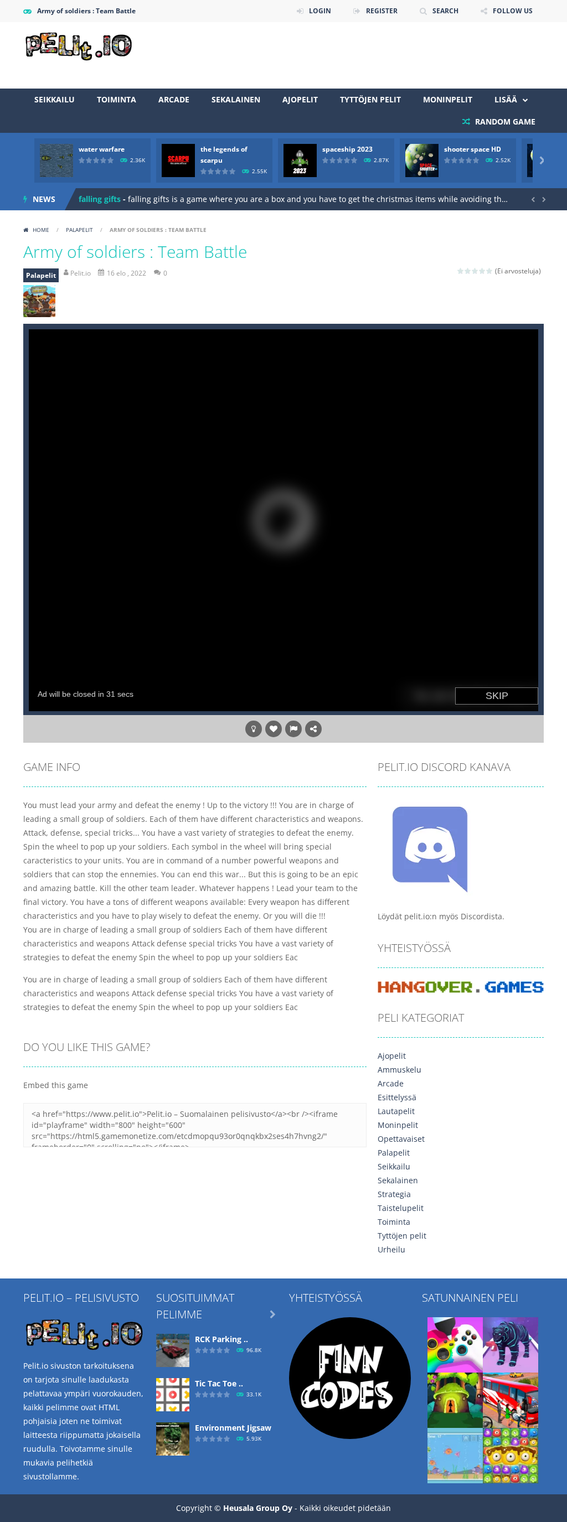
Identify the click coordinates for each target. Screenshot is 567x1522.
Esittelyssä (397, 1097)
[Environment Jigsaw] (172, 1438)
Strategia (394, 1194)
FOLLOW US (513, 10)
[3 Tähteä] (475, 271)
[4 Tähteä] (482, 271)
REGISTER (382, 10)
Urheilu (391, 1249)
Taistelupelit (401, 1208)
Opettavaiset (401, 1138)
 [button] (293, 729)
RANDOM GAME (504, 121)
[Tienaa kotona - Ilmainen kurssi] (350, 1377)
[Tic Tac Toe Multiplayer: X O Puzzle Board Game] (172, 1394)
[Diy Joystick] (455, 1344)
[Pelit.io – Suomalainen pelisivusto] (78, 44)
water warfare (102, 149)
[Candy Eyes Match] (510, 1454)
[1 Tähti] (461, 271)
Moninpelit (447, 99)
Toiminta (116, 99)
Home (41, 230)
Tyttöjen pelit (370, 99)
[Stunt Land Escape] (455, 1399)
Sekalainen (236, 99)
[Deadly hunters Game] (510, 1344)
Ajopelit (300, 99)
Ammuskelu (399, 1069)
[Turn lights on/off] (253, 729)
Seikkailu (54, 99)
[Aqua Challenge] (455, 1454)
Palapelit (79, 230)
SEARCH (445, 10)
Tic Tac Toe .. (219, 1383)
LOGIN (320, 10)
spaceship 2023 (347, 149)
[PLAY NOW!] (56, 159)
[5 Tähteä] (489, 271)
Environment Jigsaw (233, 1427)
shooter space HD (472, 149)
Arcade (173, 99)
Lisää (505, 99)
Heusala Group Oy (257, 1508)
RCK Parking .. (221, 1339)
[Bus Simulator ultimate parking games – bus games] (510, 1399)
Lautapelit (396, 1111)
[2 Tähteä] (468, 271)
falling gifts (100, 199)
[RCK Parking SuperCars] (172, 1349)
